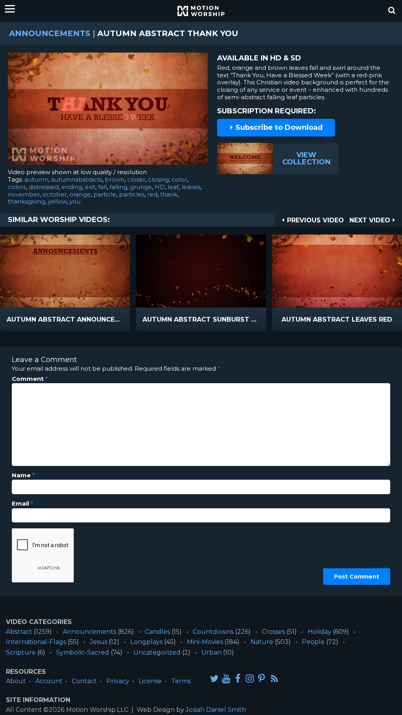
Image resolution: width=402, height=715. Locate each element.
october (54, 194)
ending (71, 187)
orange (80, 194)
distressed (43, 187)
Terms (181, 681)
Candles (157, 631)
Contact (84, 681)
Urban (211, 652)
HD (160, 187)
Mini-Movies (205, 642)
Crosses (273, 631)
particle (104, 194)
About (16, 681)
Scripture (21, 652)
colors (17, 187)
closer (136, 179)
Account (48, 681)
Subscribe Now (85, 320)
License (150, 681)
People (313, 642)
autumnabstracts (76, 179)
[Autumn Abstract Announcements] (65, 271)
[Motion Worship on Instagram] (249, 678)
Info (31, 320)
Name (23, 475)
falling (118, 187)
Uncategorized (157, 652)
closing (158, 179)
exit (90, 187)
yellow (57, 201)
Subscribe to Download (278, 127)
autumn (36, 179)
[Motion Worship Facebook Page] (238, 678)
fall (102, 187)
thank (168, 194)
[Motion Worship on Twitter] (214, 678)
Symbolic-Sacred (82, 652)
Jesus (98, 642)
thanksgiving (26, 201)
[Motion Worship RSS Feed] (275, 679)
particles (131, 194)
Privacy (117, 681)
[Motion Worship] (201, 11)
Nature (261, 642)
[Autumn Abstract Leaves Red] (337, 271)
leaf (173, 187)
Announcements (49, 33)
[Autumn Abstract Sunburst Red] (201, 271)
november (24, 194)
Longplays (146, 642)
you (74, 201)
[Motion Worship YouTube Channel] (226, 678)
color (179, 179)
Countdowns (213, 631)
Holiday (319, 631)
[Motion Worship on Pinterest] (261, 678)
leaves (190, 187)
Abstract (19, 631)
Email (22, 503)
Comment (30, 378)
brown (114, 179)
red (152, 194)
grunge (141, 187)
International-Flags (36, 642)
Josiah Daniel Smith (216, 709)
